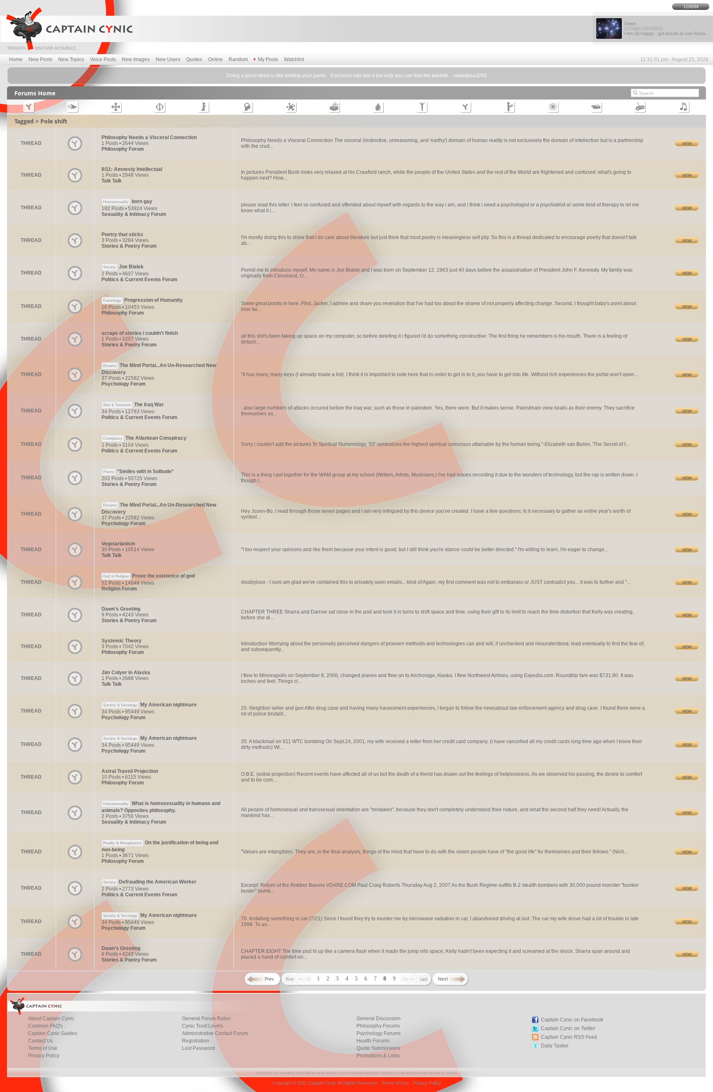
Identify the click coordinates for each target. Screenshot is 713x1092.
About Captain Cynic (51, 1018)
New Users (168, 59)
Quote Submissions (378, 1048)
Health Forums (373, 1041)
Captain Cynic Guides (52, 1033)
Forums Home (34, 93)
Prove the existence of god (149, 576)
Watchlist (294, 59)
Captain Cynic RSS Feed (569, 1037)
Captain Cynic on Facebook (572, 1020)
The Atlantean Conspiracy (145, 438)
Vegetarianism (118, 544)
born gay (127, 201)
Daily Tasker (555, 1046)
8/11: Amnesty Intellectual (132, 169)
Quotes (194, 59)
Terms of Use (42, 1048)
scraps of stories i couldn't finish (140, 333)
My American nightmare (150, 705)
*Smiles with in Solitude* (138, 471)
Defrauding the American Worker (149, 882)
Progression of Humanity (143, 300)
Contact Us (40, 1041)
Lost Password (198, 1048)
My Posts (268, 59)
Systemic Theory (122, 641)
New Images (136, 59)
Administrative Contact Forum (215, 1033)
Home (16, 59)
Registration (195, 1041)
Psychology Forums (378, 1033)
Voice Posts (103, 59)
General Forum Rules (206, 1018)
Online (215, 59)
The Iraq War (133, 404)
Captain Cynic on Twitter (568, 1028)
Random (238, 59)
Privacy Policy (43, 1056)
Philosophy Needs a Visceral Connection (149, 137)
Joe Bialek (123, 267)
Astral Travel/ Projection (130, 771)
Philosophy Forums (378, 1026)
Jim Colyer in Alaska (126, 672)
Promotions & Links (378, 1056)
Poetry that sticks (122, 234)
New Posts (40, 59)
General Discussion (378, 1018)
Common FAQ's (45, 1026)
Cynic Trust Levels (202, 1026)
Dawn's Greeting (121, 609)
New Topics (71, 59)
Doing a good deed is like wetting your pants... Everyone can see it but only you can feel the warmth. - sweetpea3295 (356, 75)
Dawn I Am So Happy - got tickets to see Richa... (666, 28)
